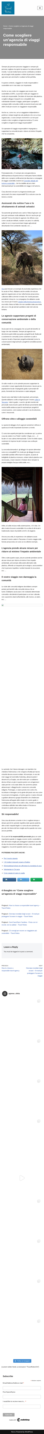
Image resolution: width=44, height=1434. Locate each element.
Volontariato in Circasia (12, 869)
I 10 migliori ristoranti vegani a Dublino (17, 862)
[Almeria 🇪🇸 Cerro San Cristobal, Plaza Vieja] (22, 1058)
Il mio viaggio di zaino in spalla (14, 873)
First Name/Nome (9, 1392)
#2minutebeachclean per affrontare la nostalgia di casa (23, 866)
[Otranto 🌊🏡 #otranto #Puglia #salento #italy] (22, 1138)
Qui (3, 289)
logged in (16, 951)
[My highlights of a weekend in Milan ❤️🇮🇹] (22, 1298)
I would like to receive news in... (14, 1401)
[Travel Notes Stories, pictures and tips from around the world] (8, 8)
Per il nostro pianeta (11, 858)
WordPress (29, 1432)
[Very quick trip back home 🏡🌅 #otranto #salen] (22, 1178)
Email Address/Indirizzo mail (13, 1383)
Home (5, 26)
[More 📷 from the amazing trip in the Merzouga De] (22, 1338)
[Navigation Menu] (39, 8)
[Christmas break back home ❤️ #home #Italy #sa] (22, 1258)
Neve (13, 1432)
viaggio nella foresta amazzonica (29, 302)
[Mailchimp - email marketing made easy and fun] (19, 1421)
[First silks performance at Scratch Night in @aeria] (22, 1098)
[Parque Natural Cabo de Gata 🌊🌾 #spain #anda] (22, 1018)
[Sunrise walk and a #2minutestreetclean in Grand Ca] (22, 1218)
